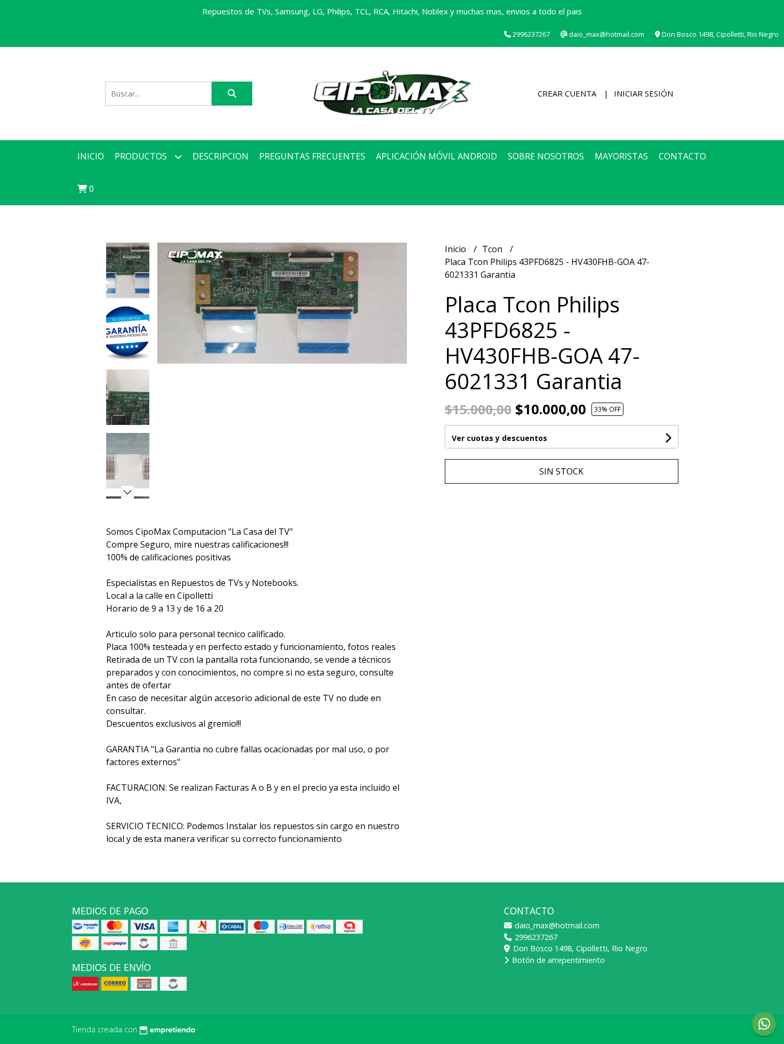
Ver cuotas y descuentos (499, 438)
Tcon (493, 249)
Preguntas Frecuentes (312, 156)
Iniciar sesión (643, 93)
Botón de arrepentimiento (557, 960)
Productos (142, 156)
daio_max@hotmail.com (556, 925)
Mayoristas (621, 156)
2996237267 (535, 937)
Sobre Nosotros (546, 156)
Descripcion (221, 156)
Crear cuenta (567, 93)
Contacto (682, 156)
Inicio (90, 156)
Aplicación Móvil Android (436, 156)
